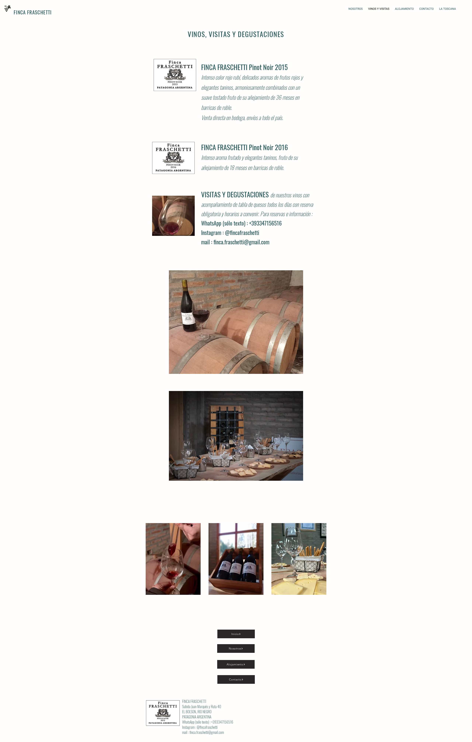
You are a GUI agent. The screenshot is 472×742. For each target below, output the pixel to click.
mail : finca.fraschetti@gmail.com (235, 242)
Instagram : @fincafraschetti (230, 232)
